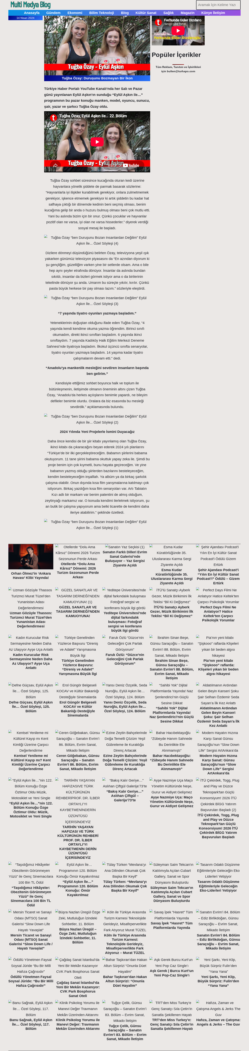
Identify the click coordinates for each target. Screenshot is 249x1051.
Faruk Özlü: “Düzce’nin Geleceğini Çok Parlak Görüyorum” (125, 659)
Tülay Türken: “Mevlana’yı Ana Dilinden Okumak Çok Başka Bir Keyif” (125, 886)
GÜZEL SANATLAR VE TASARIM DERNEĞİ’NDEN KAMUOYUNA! (78, 611)
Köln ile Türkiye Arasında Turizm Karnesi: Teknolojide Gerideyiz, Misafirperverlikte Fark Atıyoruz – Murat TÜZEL (125, 944)
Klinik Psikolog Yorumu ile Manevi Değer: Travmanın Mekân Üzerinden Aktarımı (78, 1024)
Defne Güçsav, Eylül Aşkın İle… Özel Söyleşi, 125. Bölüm (31, 706)
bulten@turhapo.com (181, 71)
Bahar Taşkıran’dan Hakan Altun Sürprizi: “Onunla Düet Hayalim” (125, 981)
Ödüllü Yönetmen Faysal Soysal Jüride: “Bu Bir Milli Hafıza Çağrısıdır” (30, 981)
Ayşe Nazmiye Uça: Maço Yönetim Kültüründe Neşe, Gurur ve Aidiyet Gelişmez (172, 801)
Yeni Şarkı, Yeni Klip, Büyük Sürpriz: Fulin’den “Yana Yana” (218, 981)
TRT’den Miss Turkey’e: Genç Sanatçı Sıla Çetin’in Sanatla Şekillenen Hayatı (171, 1024)
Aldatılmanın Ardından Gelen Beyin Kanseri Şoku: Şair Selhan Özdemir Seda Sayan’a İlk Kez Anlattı (218, 717)
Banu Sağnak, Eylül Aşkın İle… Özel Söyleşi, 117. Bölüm (31, 1024)
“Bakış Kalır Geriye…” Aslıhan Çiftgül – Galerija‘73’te (124, 796)
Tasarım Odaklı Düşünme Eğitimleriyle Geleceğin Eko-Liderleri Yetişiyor (218, 886)
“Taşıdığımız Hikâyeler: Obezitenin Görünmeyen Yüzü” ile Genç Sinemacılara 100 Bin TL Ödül (31, 896)
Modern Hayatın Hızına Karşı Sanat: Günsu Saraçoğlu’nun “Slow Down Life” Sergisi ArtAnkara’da (218, 764)
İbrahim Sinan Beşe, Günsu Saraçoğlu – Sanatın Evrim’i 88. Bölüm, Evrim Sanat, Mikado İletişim (172, 669)
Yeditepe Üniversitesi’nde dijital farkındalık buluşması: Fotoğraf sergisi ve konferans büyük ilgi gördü (125, 621)
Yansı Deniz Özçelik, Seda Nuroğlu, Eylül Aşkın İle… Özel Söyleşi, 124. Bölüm (124, 706)
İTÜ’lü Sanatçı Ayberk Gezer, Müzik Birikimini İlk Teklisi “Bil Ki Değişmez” (171, 611)
